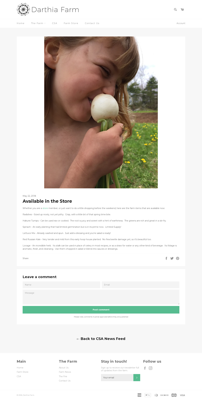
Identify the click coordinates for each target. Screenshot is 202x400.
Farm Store (71, 23)
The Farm (37, 23)
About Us (63, 367)
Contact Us (92, 23)
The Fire (63, 376)
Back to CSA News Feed (102, 339)
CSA (54, 23)
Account (181, 23)
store (46, 208)
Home (21, 23)
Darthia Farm (28, 395)
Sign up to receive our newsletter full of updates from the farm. (120, 369)
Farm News (65, 372)
